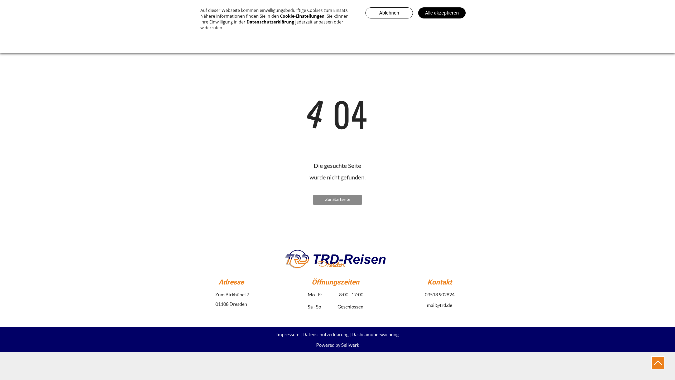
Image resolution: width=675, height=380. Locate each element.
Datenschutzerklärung (325, 334)
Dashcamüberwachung (375, 334)
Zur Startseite (337, 199)
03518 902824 (440, 294)
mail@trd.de (439, 305)
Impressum (288, 334)
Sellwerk (350, 345)
